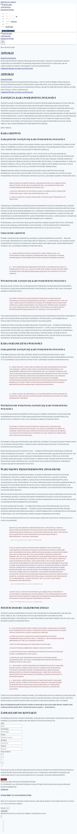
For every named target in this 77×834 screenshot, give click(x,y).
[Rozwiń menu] (3, 42)
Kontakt (9, 27)
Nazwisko (5, 729)
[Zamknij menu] (1, 816)
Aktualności (11, 21)
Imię (2, 723)
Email (3, 734)
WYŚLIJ (4, 779)
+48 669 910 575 (8, 31)
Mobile (4, 740)
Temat (3, 746)
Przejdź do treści (8, 2)
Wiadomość (6, 752)
